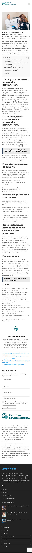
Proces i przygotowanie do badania (13, 66)
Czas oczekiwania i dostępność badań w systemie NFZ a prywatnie (15, 69)
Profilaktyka (6, 543)
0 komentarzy (22, 38)
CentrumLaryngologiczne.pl (21, 36)
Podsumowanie (9, 72)
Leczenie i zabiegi (8, 537)
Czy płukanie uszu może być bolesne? (14, 364)
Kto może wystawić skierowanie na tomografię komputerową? (16, 63)
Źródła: (7, 73)
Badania (14, 38)
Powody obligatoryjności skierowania (14, 67)
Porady (5, 546)
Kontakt (5, 492)
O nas (5, 489)
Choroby (5, 530)
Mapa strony (7, 495)
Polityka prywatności (9, 498)
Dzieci (5, 540)
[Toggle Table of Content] (26, 58)
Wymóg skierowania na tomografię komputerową (13, 60)
